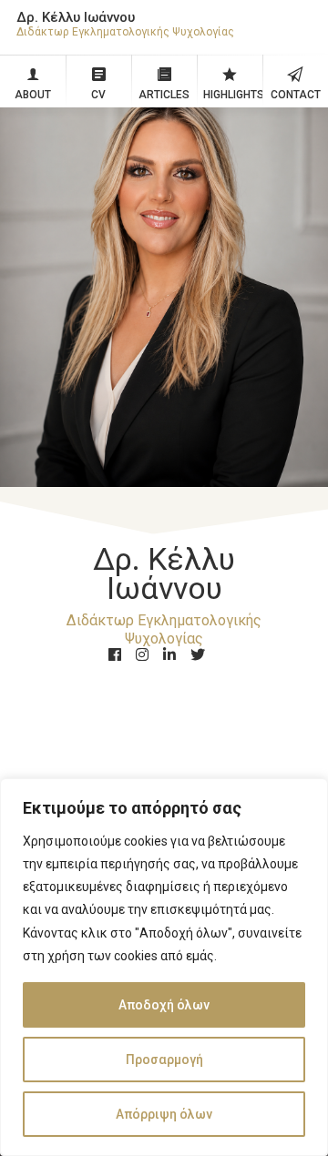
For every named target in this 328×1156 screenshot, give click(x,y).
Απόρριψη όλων (164, 1114)
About (33, 94)
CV (98, 94)
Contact (296, 94)
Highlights (232, 94)
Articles (164, 94)
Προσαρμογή (164, 1059)
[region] (164, 967)
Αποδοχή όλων (164, 1005)
